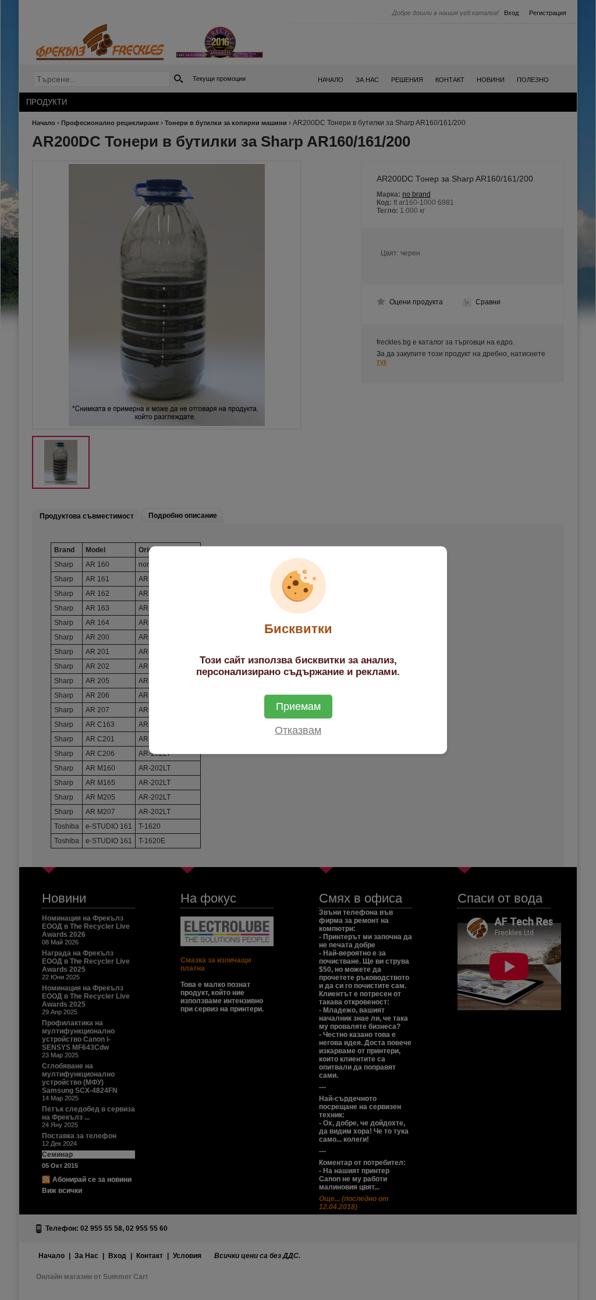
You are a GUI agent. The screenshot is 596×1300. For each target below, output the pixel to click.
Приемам (298, 706)
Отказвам (298, 730)
